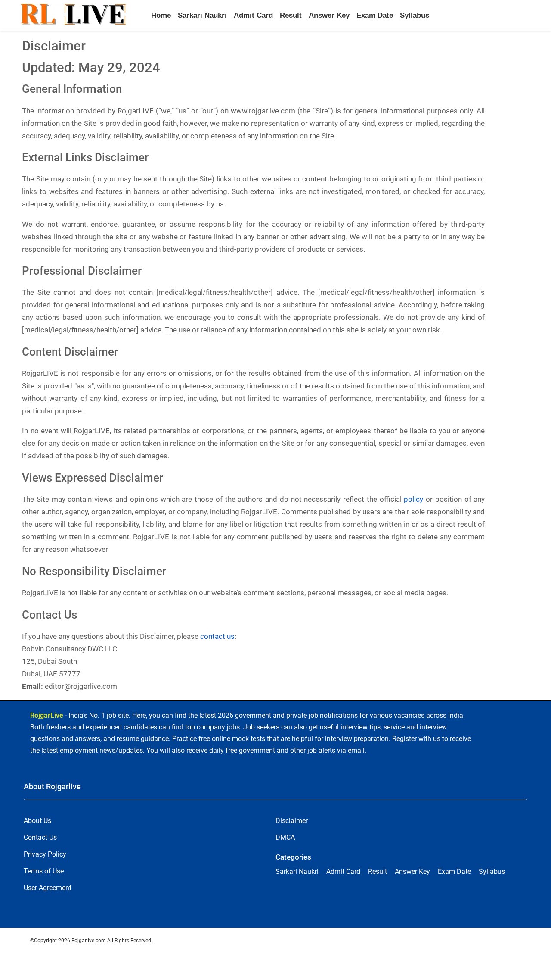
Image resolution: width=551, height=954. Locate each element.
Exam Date (374, 15)
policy (413, 499)
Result (291, 15)
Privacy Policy (45, 854)
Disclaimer (292, 820)
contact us (217, 636)
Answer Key (329, 15)
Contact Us (40, 837)
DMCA (285, 837)
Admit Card (253, 15)
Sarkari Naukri (202, 15)
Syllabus (414, 15)
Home (161, 15)
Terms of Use (44, 871)
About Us (37, 820)
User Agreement (47, 887)
